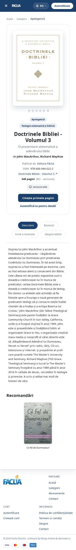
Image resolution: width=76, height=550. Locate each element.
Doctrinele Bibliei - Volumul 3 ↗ (38, 174)
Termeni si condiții (50, 518)
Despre (43, 523)
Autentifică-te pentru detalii (38, 206)
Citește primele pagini (38, 198)
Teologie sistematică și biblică (38, 125)
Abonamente (57, 493)
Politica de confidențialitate (56, 513)
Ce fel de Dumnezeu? (38, 447)
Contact (53, 498)
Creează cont (11, 518)
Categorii (22, 18)
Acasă (9, 18)
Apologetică (37, 18)
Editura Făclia (45, 163)
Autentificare (62, 6)
